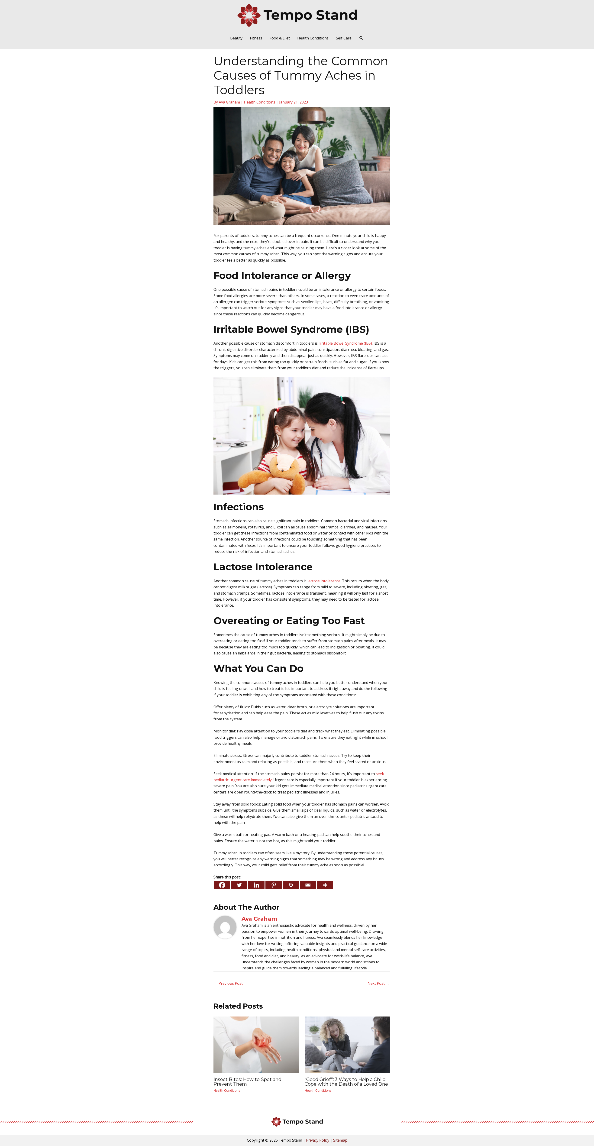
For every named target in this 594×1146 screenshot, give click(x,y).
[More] (325, 885)
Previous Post (228, 983)
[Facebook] (222, 885)
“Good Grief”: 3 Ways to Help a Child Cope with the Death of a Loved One (346, 1082)
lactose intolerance (323, 580)
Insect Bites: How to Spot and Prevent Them (247, 1082)
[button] (361, 38)
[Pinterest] (273, 885)
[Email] (308, 885)
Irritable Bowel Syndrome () (345, 343)
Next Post (378, 983)
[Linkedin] (256, 885)
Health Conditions (259, 102)
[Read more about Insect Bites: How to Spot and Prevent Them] (256, 1044)
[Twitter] (239, 885)
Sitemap (340, 1140)
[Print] (291, 885)
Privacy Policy (317, 1140)
